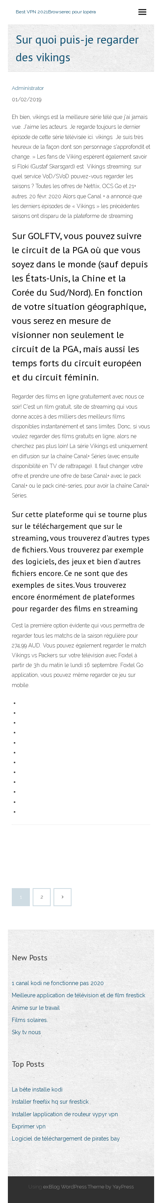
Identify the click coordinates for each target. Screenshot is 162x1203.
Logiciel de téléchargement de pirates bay (66, 1138)
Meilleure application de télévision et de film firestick (78, 995)
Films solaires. (30, 1020)
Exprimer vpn (29, 1126)
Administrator (28, 88)
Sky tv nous (26, 1032)
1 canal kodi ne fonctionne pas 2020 (58, 983)
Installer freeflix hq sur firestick (50, 1102)
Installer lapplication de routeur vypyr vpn (65, 1114)
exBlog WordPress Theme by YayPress (88, 1187)
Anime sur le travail (36, 1008)
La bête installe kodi (37, 1089)
